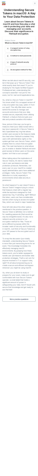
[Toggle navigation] (35, 3)
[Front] (3, 3)
